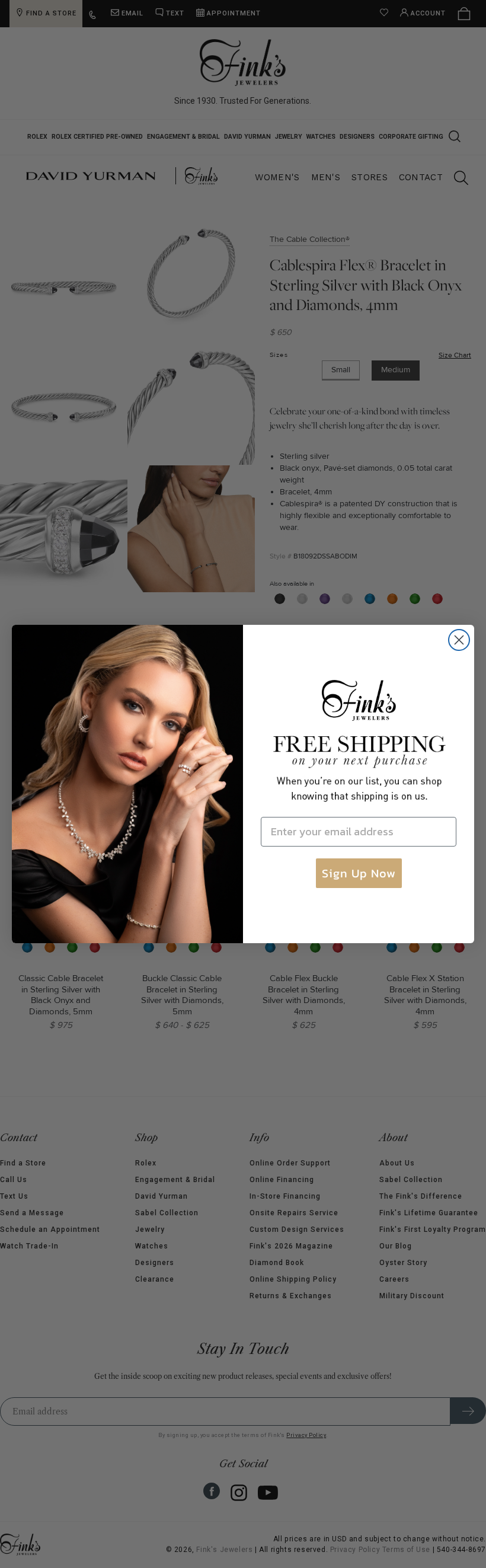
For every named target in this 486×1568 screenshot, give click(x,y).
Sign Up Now (359, 873)
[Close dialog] (459, 640)
